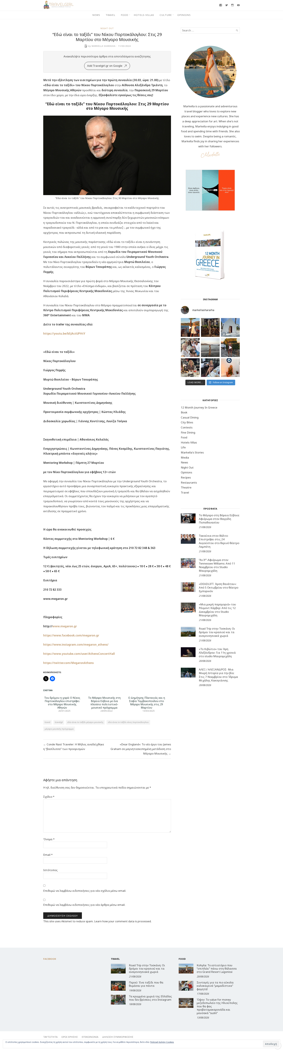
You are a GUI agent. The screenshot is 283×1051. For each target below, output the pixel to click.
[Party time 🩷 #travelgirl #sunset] (210, 347)
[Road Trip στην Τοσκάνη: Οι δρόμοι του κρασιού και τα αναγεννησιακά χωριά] (188, 632)
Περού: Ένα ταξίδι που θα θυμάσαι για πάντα (146, 984)
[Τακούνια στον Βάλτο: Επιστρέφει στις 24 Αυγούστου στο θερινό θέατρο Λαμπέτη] (188, 539)
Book (184, 412)
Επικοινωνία (90, 1036)
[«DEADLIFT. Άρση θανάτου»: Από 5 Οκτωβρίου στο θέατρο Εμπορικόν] (188, 587)
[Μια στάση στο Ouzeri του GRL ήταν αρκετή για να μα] (230, 347)
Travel (110, 15)
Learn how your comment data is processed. (122, 921)
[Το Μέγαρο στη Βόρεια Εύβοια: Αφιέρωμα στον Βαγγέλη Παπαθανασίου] (188, 518)
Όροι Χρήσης (69, 1036)
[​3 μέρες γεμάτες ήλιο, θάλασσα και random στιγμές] (230, 367)
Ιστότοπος (50, 870)
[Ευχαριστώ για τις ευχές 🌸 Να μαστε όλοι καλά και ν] (210, 327)
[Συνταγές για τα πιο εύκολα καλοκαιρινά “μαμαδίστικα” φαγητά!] (186, 986)
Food (124, 15)
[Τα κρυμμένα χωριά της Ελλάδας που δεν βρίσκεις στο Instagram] (118, 1000)
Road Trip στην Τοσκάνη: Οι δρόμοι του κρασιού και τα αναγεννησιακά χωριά (217, 632)
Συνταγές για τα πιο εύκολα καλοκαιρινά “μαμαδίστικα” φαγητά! (215, 986)
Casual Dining (189, 417)
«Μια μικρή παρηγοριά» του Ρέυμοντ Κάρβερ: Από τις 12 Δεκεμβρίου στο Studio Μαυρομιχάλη (217, 609)
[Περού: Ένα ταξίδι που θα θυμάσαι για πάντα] (118, 986)
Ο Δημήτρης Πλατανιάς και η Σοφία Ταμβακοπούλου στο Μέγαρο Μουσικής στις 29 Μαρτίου (146, 702)
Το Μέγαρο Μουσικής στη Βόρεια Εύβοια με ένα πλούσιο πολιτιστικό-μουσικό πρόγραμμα (104, 702)
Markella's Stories (192, 452)
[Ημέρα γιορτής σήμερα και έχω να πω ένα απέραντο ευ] (210, 367)
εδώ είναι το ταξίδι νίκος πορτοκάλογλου (128, 722)
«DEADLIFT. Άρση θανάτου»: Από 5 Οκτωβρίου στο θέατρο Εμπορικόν (218, 587)
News (96, 15)
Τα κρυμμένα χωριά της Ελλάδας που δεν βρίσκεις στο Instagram (150, 997)
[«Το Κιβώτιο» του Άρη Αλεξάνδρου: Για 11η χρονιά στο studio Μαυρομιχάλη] (188, 652)
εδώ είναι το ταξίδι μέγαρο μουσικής (85, 722)
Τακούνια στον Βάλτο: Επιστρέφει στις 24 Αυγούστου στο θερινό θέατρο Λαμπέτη (219, 541)
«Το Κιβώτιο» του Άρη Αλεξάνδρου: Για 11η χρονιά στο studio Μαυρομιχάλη (217, 652)
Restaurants (189, 482)
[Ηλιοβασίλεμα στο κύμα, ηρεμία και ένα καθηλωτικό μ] (190, 327)
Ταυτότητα (50, 1036)
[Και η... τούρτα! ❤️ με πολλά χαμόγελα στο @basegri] (190, 367)
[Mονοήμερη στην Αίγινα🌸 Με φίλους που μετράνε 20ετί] (190, 347)
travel (47, 722)
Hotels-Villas (144, 15)
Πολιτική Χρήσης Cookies (162, 1042)
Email (48, 855)
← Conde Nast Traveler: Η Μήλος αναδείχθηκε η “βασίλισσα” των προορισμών (73, 746)
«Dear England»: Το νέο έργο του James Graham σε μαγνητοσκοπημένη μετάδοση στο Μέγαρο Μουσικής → (141, 748)
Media (185, 457)
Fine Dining (188, 432)
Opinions (184, 15)
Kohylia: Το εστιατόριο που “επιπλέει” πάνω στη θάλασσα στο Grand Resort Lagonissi (217, 968)
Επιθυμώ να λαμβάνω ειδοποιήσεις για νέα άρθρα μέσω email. (84, 905)
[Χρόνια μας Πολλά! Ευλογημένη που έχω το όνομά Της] (230, 327)
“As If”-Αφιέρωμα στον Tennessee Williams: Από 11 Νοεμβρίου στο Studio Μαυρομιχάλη (217, 565)
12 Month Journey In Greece (199, 407)
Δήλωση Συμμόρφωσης (117, 1036)
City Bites (187, 422)
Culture (166, 15)
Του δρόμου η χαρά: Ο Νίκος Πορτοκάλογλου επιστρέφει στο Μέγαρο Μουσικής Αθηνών (62, 702)
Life (183, 447)
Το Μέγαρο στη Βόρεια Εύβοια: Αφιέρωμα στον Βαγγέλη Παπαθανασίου (219, 518)
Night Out (107, 28)
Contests (186, 427)
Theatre (186, 487)
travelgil (59, 722)
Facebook (49, 958)
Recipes (186, 477)
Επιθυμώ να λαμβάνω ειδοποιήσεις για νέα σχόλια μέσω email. (84, 891)
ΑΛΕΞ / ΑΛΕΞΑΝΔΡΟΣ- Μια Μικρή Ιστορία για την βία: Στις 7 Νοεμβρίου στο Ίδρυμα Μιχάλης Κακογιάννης (218, 675)
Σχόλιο (48, 797)
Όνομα (49, 839)
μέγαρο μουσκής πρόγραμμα (59, 728)
